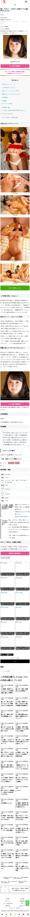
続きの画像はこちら (15, 288)
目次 (13, 80)
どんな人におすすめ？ (7, 113)
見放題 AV (22, 901)
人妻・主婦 (11, 463)
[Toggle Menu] (26, 1)
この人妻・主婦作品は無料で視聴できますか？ (14, 110)
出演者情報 (5, 97)
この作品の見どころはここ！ (9, 87)
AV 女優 (22, 898)
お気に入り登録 (6, 557)
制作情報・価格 (6, 107)
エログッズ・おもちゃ (15, 908)
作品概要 (4, 100)
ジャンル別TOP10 (7, 903)
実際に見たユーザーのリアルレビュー (11, 94)
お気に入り (22, 905)
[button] (28, 671)
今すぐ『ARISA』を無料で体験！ (10, 117)
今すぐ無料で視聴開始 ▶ (15, 404)
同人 (22, 903)
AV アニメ (7, 901)
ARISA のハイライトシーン (9, 84)
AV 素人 (8, 898)
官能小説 (8, 905)
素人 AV (17, 463)
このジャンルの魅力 (7, 103)
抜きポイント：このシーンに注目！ (11, 90)
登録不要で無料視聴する (15, 553)
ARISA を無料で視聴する (21, 516)
